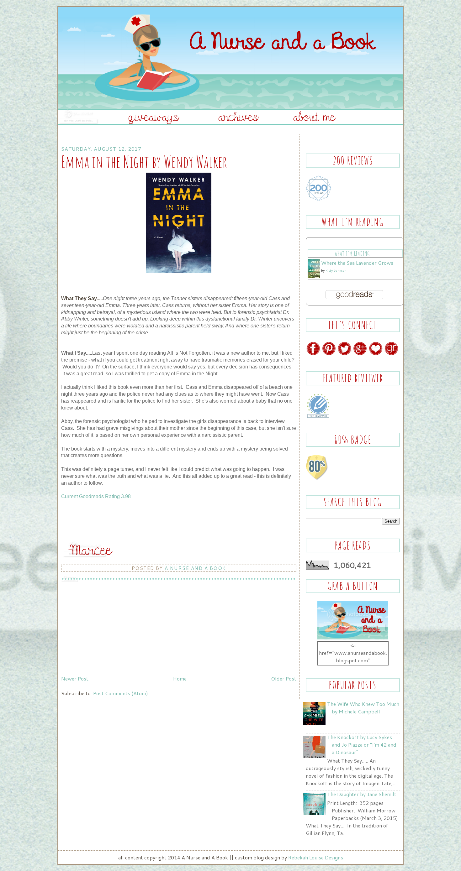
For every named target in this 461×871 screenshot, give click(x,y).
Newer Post (74, 678)
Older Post (283, 678)
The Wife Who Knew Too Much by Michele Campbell (363, 707)
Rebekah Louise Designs (315, 857)
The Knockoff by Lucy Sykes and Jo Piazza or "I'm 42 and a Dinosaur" (361, 744)
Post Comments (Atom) (120, 693)
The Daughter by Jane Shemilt (361, 794)
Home (180, 678)
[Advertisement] (108, 629)
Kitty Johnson (336, 270)
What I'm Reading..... (355, 254)
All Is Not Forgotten (188, 353)
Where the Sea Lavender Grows (357, 262)
